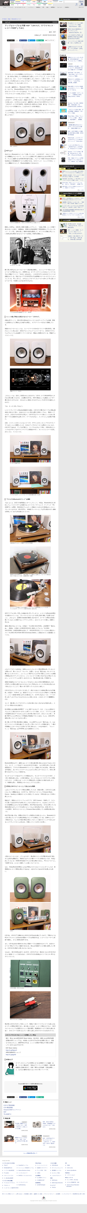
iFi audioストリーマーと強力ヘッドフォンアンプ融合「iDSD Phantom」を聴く (75, 24)
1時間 (62, 168)
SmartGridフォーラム (23, 1165)
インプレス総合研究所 (9, 1170)
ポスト (12, 40)
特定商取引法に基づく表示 (79, 1194)
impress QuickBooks (71, 1170)
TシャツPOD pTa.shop (72, 1179)
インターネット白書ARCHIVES (11, 1187)
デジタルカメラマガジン (9, 1182)
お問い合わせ (19, 1194)
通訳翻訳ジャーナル (56, 1170)
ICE (66, 1163)
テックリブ (52, 1185)
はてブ (32, 40)
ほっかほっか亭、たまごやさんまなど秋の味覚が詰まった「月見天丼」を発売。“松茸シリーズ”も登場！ (73, 207)
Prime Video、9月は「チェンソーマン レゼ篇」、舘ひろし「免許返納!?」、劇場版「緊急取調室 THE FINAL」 (73, 184)
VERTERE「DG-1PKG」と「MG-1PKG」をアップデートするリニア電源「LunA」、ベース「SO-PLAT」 (75, 76)
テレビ (4, 7)
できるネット (7, 1185)
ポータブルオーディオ (20, 7)
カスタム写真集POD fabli (73, 1182)
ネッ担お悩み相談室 (8, 1178)
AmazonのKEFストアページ (12, 1109)
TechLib (54, 1187)
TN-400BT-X (7, 1114)
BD (43, 7)
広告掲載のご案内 (28, 1194)
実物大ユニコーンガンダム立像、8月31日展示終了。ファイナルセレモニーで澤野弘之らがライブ (73, 173)
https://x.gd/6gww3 (11, 1050)
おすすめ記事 (66, 220)
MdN (51, 1178)
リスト (16, 40)
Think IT (6, 1165)
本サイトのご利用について (8, 1194)
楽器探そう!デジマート (42, 1167)
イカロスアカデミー (56, 1175)
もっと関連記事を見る (29, 1153)
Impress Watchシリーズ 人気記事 (72, 193)
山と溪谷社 (38, 1175)
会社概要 (58, 1194)
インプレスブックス (23, 1182)
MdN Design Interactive (57, 1182)
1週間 (75, 168)
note (41, 40)
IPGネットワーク (69, 1177)
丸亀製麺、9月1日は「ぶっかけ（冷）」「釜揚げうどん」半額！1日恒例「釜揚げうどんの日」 (73, 204)
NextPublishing (21, 1184)
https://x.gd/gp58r (11, 1054)
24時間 (68, 168)
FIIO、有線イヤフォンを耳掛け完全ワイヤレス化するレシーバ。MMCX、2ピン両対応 (75, 159)
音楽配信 (67, 7)
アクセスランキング (68, 166)
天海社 (68, 1165)
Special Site (66, 19)
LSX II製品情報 (8, 1107)
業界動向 (53, 7)
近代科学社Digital (41, 1184)
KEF (5, 1112)
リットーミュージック (42, 1165)
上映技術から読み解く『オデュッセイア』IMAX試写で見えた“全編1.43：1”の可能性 (75, 68)
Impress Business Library (24, 1170)
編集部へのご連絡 (38, 1194)
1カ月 (81, 168)
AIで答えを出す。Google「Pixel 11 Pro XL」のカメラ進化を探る (75, 225)
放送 (47, 7)
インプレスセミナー (23, 1173)
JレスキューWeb (56, 1173)
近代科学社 (38, 1182)
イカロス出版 (53, 1163)
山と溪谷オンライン (41, 1177)
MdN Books (54, 1180)
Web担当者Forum (8, 1167)
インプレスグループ (66, 1194)
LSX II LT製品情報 (9, 1105)
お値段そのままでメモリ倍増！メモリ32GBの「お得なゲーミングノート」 (75, 48)
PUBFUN (67, 1173)
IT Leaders (6, 1173)
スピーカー (59, 7)
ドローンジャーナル (8, 1175)
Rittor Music (38, 1163)
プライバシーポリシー (49, 1194)
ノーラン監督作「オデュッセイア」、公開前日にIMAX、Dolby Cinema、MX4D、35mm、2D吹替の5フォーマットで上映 (75, 96)
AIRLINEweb (55, 1165)
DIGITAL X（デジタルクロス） (25, 1175)
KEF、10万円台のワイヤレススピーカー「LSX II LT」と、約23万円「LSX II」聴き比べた (49, 1142)
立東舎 (38, 1173)
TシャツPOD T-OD (41, 1170)
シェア (24, 40)
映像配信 (38, 7)
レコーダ (11, 7)
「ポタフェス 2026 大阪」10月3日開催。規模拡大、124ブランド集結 (75, 111)
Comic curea (70, 1167)
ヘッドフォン (31, 7)
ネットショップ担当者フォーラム (26, 1167)
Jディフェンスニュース (57, 1167)
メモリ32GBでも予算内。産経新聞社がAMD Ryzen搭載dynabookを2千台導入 (75, 36)
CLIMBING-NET (40, 1180)
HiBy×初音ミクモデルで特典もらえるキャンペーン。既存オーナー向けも (75, 88)
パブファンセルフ (71, 1175)
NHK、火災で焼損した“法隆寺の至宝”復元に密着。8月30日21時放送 (75, 133)
